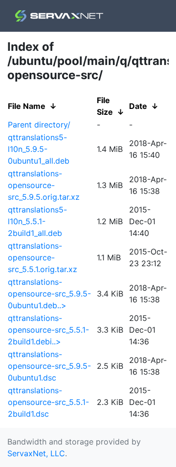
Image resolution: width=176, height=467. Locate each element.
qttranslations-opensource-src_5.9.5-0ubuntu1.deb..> (49, 293)
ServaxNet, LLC (36, 453)
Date (138, 106)
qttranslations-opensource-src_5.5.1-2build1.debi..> (48, 329)
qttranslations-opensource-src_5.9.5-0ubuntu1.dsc (49, 365)
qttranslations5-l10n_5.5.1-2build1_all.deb (37, 221)
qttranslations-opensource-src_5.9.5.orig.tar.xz (44, 185)
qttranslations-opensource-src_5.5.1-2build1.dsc (48, 402)
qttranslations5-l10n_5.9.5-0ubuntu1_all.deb (38, 149)
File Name (26, 106)
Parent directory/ (39, 124)
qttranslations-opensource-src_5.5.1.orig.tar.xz (42, 257)
